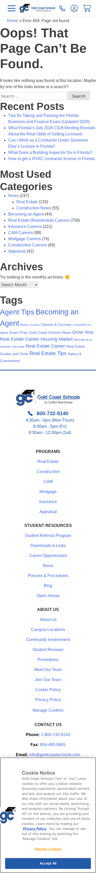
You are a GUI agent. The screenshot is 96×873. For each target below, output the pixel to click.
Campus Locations (48, 629)
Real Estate (27, 202)
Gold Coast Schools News (50, 332)
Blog (48, 585)
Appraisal (17, 251)
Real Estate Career (45, 346)
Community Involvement (48, 639)
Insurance (48, 501)
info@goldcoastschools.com (54, 755)
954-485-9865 (53, 744)
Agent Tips (17, 312)
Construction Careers (27, 245)
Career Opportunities (48, 555)
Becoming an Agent (26, 214)
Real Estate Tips (48, 353)
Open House (48, 595)
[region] (48, 815)
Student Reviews (48, 649)
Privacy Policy (48, 700)
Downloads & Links (48, 545)
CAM (48, 481)
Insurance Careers (25, 226)
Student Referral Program (48, 535)
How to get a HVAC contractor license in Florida (51, 158)
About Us (48, 619)
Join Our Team (48, 679)
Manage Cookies (48, 710)
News (13, 195)
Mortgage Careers (24, 239)
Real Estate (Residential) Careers (38, 220)
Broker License (29, 324)
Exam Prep (19, 332)
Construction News (33, 208)
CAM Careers (20, 232)
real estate (18, 346)
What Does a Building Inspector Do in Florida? (50, 152)
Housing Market (56, 339)
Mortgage (48, 491)
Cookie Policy (48, 690)
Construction (48, 471)
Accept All (48, 863)
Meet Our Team (48, 669)
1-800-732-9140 (55, 734)
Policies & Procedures (48, 575)
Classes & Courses (56, 324)
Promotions (48, 659)
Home (12, 20)
